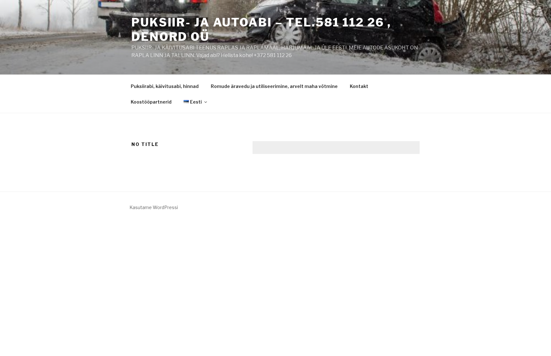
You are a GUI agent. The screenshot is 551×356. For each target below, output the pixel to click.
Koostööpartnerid (151, 102)
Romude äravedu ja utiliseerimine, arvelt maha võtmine (274, 86)
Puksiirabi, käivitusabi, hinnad (165, 86)
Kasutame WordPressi (153, 207)
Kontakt (359, 86)
